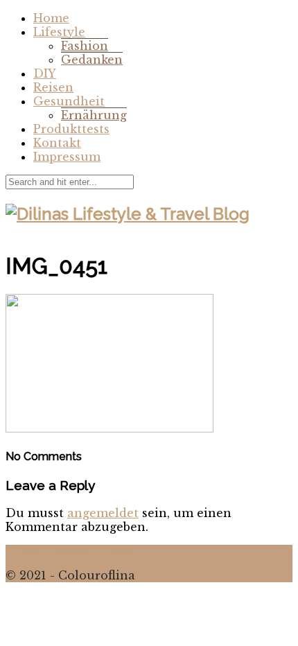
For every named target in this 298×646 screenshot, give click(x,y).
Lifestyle (59, 32)
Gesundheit (69, 101)
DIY (44, 73)
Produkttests (71, 129)
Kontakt (57, 143)
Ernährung (94, 115)
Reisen (53, 87)
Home (51, 18)
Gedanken (92, 60)
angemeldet (103, 513)
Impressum (66, 157)
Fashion (84, 46)
